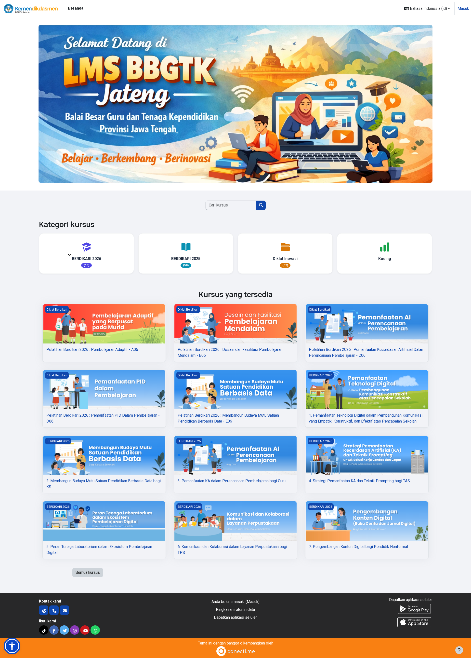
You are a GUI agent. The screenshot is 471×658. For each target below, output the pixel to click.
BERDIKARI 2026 (86, 258)
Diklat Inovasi (285, 258)
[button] (427, 8)
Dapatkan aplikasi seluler (235, 617)
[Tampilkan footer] (459, 650)
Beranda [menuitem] (75, 8)
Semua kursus (88, 572)
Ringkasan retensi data (235, 609)
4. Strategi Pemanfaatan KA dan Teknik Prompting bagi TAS (359, 481)
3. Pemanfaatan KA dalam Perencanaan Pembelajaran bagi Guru (232, 481)
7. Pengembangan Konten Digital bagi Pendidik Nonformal (358, 546)
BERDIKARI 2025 (185, 258)
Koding (384, 258)
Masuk (463, 8)
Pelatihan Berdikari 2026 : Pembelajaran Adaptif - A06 (92, 349)
